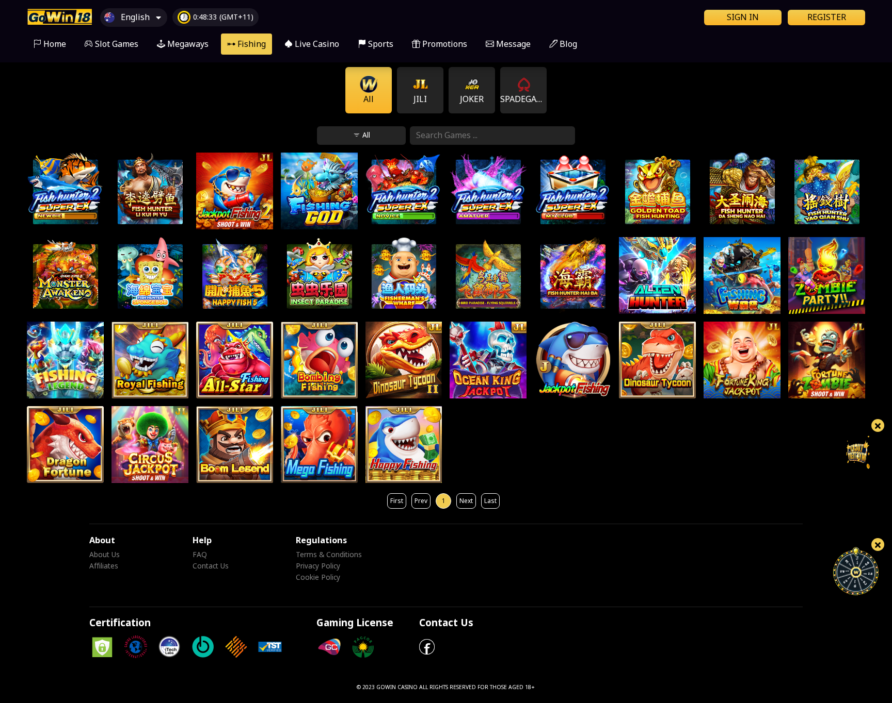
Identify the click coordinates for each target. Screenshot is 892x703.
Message (515, 42)
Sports (379, 44)
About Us (104, 555)
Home (53, 44)
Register (826, 17)
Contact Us (211, 566)
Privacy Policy (318, 566)
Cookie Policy (318, 578)
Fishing (250, 44)
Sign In (743, 17)
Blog (567, 44)
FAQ (200, 555)
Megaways (187, 44)
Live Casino (316, 44)
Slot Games (115, 44)
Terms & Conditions (329, 555)
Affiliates (103, 566)
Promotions (443, 44)
